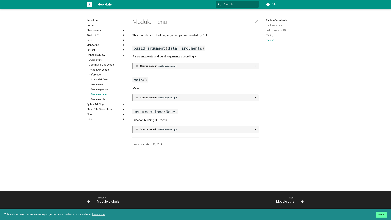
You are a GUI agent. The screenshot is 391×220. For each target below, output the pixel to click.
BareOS (91, 40)
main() (269, 35)
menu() (270, 40)
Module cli (97, 84)
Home (90, 25)
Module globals (99, 89)
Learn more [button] (98, 214)
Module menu (99, 94)
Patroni (91, 49)
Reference (95, 74)
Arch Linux (93, 35)
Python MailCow (96, 54)
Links (89, 119)
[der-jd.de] (89, 4)
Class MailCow (99, 79)
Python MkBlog (95, 104)
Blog (89, 114)
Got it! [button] (381, 214)
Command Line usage (101, 64)
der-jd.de (92, 20)
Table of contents (276, 20)
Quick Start (95, 59)
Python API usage (99, 69)
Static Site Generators (99, 109)
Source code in (158, 66)
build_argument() (276, 30)
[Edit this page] (256, 21)
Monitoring (93, 44)
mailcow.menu (274, 25)
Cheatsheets (94, 30)
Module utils (98, 99)
